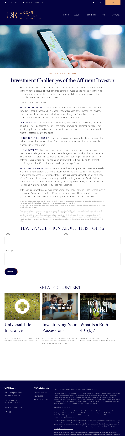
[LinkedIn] (93, 2)
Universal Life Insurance (18, 327)
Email (66, 234)
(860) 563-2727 (13, 2)
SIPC (109, 413)
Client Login (113, 2)
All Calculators (41, 399)
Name (7, 234)
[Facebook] (100, 2)
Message (9, 250)
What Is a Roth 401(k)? (94, 327)
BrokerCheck (93, 389)
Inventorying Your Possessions (59, 327)
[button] (66, 15)
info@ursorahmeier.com (34, 2)
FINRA (106, 413)
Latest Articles (40, 393)
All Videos (38, 396)
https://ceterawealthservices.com (63, 429)
